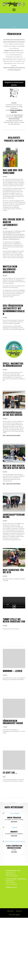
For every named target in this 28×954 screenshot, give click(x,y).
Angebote (14, 831)
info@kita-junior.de (11, 887)
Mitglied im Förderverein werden (14, 83)
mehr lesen (14, 821)
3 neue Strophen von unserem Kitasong (14, 846)
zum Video (14, 852)
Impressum (19, 911)
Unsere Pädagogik (14, 817)
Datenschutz (10, 911)
